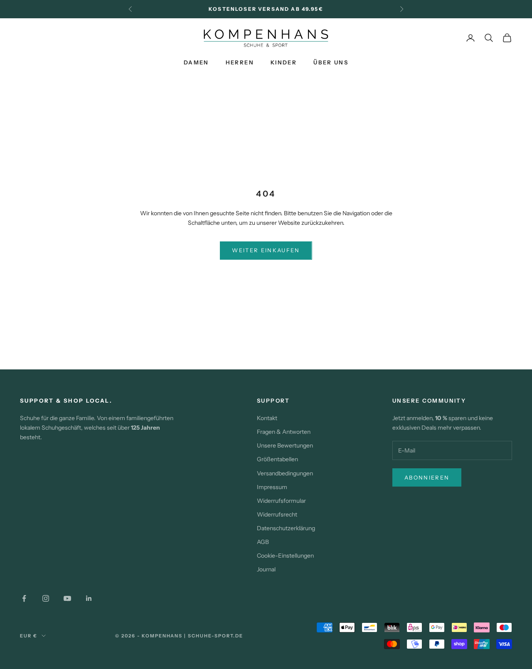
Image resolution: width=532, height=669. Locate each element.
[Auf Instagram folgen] (46, 598)
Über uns (330, 62)
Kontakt (267, 418)
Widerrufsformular (281, 500)
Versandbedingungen (285, 473)
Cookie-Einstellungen (285, 555)
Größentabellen (277, 459)
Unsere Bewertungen (285, 445)
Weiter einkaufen (266, 250)
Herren (240, 62)
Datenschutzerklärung (286, 528)
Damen (196, 62)
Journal (266, 569)
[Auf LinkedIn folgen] (89, 598)
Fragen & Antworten (283, 431)
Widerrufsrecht (277, 514)
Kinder (284, 62)
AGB (263, 542)
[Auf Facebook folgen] (24, 598)
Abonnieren (426, 477)
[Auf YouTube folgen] (67, 598)
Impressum (272, 487)
